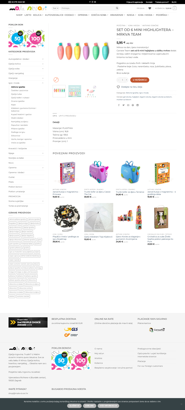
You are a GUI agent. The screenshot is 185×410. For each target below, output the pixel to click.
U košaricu (140, 80)
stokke (11, 296)
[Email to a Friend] (128, 105)
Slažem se (74, 406)
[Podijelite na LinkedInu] (137, 105)
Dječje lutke (16, 94)
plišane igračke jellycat (17, 280)
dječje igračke (29, 227)
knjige (11, 272)
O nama (98, 348)
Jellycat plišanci (28, 268)
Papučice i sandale (19, 125)
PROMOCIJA (14, 196)
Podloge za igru (18, 132)
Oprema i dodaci (16, 172)
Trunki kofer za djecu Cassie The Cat (97, 193)
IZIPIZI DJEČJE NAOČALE (30, 256)
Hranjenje (116, 15)
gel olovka (127, 97)
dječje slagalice (27, 235)
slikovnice (13, 288)
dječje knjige (14, 231)
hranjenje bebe (26, 244)
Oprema (83, 15)
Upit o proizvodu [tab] (67, 116)
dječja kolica (35, 223)
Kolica (37, 15)
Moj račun (99, 353)
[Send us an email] (95, 2)
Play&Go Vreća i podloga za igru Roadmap (66, 238)
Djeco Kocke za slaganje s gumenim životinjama (128, 238)
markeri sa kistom (124, 100)
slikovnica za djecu (32, 284)
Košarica (99, 363)
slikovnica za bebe (16, 284)
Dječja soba (98, 15)
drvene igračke (29, 240)
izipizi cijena (13, 256)
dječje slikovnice (15, 240)
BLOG (174, 2)
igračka (37, 244)
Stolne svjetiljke (16, 201)
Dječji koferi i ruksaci (20, 98)
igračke (26, 248)
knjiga (39, 268)
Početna (121, 25)
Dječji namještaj (16, 73)
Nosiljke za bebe (16, 158)
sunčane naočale (23, 296)
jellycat (36, 264)
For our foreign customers (150, 366)
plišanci (20, 276)
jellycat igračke (14, 268)
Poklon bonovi (15, 187)
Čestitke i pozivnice (19, 90)
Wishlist (98, 358)
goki (39, 240)
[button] (140, 8)
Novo (11, 163)
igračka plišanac (15, 248)
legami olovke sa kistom (162, 97)
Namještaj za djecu (19, 122)
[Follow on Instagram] (92, 2)
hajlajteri (135, 97)
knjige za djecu (22, 272)
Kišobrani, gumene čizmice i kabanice (23, 109)
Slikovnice (15, 136)
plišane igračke (31, 276)
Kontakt (149, 2)
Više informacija (108, 406)
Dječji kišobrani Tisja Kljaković (98, 237)
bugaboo (12, 223)
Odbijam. (89, 406)
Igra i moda (145, 15)
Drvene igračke (18, 101)
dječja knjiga (23, 223)
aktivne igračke (34, 219)
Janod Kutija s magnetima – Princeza (66, 193)
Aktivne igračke (18, 87)
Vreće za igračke (18, 143)
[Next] (108, 53)
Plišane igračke (18, 129)
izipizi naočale (14, 260)
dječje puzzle (14, 235)
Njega (130, 15)
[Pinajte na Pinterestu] (133, 105)
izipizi (37, 252)
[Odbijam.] (181, 405)
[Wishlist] (149, 8)
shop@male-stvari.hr (18, 393)
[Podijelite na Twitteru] (123, 105)
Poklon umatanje (17, 191)
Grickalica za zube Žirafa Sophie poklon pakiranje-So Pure (160, 239)
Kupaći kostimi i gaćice (21, 114)
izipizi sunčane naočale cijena (20, 264)
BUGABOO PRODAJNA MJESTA (69, 389)
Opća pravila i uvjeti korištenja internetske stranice (152, 355)
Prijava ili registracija (134, 2)
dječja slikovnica (15, 227)
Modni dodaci (17, 118)
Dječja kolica (15, 64)
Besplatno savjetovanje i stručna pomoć (114, 368)
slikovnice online (25, 288)
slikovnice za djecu (32, 292)
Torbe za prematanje (18, 206)
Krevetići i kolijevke (18, 148)
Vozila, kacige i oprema (21, 139)
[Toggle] (42, 59)
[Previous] (57, 53)
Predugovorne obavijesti (149, 348)
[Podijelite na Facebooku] (119, 105)
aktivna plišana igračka (17, 219)
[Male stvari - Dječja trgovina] (28, 8)
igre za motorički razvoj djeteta (20, 252)
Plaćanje (142, 361)
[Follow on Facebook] (90, 2)
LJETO (28, 15)
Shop (19, 15)
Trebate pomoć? (162, 2)
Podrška (161, 15)
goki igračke (14, 244)
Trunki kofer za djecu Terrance (130, 192)
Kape (13, 105)
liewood (33, 272)
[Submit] (117, 8)
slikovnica (32, 280)
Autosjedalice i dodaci (59, 15)
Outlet (12, 177)
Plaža (11, 182)
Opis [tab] (55, 116)
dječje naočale (27, 231)
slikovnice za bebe (16, 292)
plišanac (12, 276)
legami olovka (145, 97)
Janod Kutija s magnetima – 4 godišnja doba (161, 193)
